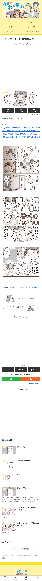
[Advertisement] (21, 66)
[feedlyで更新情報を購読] (11, 379)
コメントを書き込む (21, 549)
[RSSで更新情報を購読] (30, 379)
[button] (34, 110)
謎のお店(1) (32, 287)
